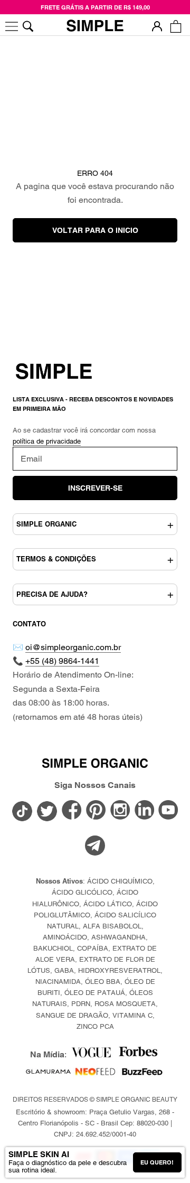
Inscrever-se (95, 488)
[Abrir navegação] (11, 26)
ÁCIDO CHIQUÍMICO (120, 881)
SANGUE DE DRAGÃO (72, 1015)
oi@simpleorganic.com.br (73, 647)
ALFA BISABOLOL (112, 926)
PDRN (80, 1004)
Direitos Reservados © (95, 1099)
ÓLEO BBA (102, 981)
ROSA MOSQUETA (125, 1004)
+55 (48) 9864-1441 (62, 661)
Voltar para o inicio (95, 230)
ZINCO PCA (95, 1026)
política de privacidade (47, 441)
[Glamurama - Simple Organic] (48, 1074)
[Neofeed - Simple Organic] (95, 1074)
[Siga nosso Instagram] (120, 810)
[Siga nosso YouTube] (168, 810)
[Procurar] (27, 26)
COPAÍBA (92, 948)
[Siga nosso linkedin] (145, 810)
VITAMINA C (132, 1015)
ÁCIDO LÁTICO (107, 904)
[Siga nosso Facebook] (72, 810)
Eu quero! (157, 1162)
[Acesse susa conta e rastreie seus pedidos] (157, 26)
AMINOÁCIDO (65, 937)
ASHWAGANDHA (118, 937)
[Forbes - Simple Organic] (138, 1054)
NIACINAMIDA (58, 981)
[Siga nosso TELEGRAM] (95, 847)
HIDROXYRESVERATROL (119, 970)
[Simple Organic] (95, 26)
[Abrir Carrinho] (175, 26)
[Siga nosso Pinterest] (96, 810)
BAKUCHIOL (53, 948)
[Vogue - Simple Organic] (91, 1054)
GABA (64, 970)
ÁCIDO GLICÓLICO (82, 892)
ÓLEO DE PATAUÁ (94, 993)
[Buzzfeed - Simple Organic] (142, 1074)
